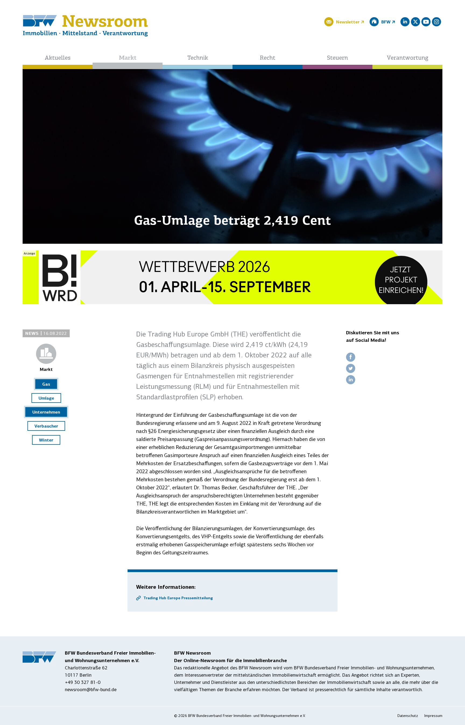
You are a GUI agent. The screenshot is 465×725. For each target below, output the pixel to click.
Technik (197, 58)
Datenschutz (407, 715)
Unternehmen (46, 412)
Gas (46, 384)
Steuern (337, 58)
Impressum (433, 715)
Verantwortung (407, 58)
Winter (46, 440)
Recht (267, 58)
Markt (127, 58)
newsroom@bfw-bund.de (91, 689)
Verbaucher (46, 426)
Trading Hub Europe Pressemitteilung (178, 597)
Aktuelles (58, 58)
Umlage (46, 398)
